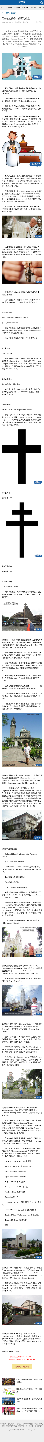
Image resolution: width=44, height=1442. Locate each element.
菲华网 (20, 1430)
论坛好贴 (25, 7)
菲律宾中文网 (22, 1426)
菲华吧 (31, 1426)
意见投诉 (11, 1424)
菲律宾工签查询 (11, 1426)
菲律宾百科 (38, 1426)
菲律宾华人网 (27, 1424)
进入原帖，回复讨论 (22, 1367)
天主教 (17, 1351)
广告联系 (3, 1424)
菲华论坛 (9, 7)
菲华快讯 (17, 7)
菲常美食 (34, 7)
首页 (2, 7)
